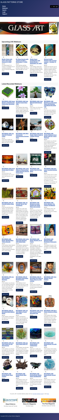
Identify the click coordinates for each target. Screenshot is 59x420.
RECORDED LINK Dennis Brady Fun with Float (50, 344)
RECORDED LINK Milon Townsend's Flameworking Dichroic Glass (22, 135)
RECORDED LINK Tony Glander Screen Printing (50, 278)
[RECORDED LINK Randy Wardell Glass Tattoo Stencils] (7, 229)
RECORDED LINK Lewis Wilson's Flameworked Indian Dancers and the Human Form (22, 170)
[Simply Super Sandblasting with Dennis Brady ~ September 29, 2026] (35, 50)
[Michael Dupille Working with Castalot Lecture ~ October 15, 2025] (50, 50)
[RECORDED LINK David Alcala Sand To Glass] (7, 159)
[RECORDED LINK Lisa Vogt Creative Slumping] (7, 267)
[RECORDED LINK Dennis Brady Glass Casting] (7, 364)
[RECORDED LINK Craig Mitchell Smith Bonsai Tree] (35, 92)
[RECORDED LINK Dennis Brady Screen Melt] (50, 364)
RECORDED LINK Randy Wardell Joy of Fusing (36, 240)
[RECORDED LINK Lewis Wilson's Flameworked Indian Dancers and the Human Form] (21, 159)
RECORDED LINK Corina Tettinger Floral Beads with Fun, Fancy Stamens (50, 135)
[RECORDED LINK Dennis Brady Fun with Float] (50, 333)
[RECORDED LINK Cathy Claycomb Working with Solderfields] (21, 229)
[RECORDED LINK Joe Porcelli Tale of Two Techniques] (21, 193)
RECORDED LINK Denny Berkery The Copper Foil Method (49, 204)
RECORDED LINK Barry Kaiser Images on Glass (50, 311)
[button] (2, 28)
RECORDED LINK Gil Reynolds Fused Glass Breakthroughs (22, 278)
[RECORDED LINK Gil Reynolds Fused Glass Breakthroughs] (21, 267)
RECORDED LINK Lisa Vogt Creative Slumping (8, 278)
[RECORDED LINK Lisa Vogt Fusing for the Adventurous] (7, 333)
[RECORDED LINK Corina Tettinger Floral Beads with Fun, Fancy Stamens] (50, 124)
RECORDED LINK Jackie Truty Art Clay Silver (36, 170)
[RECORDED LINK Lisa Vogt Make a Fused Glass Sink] (21, 301)
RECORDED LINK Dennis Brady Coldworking (34, 344)
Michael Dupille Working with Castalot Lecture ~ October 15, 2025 (50, 61)
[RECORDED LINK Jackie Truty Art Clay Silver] (35, 159)
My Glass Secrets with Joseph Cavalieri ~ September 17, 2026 (22, 61)
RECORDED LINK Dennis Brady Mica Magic (21, 375)
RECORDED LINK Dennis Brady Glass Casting (7, 375)
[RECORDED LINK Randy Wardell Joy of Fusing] (35, 229)
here (48, 393)
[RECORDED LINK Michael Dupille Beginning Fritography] (50, 229)
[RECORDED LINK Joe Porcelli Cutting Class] (7, 193)
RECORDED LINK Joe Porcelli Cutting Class (8, 203)
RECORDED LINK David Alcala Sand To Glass (8, 169)
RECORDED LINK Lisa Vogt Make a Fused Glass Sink (22, 312)
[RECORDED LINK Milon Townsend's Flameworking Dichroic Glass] (21, 124)
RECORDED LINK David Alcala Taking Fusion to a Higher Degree (36, 135)
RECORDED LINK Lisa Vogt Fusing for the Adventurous (8, 344)
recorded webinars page (37, 393)
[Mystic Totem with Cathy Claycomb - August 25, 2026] (7, 50)
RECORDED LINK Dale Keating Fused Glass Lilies (22, 103)
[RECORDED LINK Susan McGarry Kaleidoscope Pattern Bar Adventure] (7, 92)
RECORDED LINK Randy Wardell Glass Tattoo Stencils (7, 240)
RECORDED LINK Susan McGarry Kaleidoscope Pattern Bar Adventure (8, 103)
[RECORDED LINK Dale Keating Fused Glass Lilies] (21, 92)
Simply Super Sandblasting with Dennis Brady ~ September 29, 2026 (36, 61)
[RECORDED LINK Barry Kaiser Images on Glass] (50, 301)
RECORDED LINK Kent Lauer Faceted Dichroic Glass (50, 170)
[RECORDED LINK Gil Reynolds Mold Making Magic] (7, 301)
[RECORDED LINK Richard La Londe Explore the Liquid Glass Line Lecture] (35, 193)
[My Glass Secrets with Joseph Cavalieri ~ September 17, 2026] (21, 50)
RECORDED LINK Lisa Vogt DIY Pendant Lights (8, 135)
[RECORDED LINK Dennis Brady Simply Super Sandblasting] (35, 364)
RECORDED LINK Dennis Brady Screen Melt (50, 375)
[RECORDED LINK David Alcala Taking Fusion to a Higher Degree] (35, 124)
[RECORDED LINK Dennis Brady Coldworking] (35, 333)
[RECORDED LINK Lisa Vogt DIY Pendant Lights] (7, 124)
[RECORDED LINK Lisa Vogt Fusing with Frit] (21, 333)
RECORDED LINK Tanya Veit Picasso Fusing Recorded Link (36, 312)
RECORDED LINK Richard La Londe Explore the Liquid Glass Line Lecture (35, 205)
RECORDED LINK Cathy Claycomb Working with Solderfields (22, 240)
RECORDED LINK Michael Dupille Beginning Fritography (50, 240)
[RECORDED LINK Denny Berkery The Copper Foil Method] (50, 193)
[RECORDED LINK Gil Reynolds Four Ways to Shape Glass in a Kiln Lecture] (35, 267)
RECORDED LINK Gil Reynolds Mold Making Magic (8, 312)
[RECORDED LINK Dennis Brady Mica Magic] (21, 364)
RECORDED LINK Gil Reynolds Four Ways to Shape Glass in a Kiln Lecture (36, 279)
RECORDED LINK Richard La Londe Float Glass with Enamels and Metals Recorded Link (50, 104)
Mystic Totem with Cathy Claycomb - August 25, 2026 (7, 61)
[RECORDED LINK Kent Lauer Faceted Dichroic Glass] (50, 159)
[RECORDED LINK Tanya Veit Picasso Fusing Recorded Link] (35, 301)
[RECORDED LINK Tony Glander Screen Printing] (50, 267)
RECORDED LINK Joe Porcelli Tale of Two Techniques (22, 204)
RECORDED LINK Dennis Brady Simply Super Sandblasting (36, 375)
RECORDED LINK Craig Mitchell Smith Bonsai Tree (36, 103)
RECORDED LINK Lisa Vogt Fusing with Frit (22, 343)
